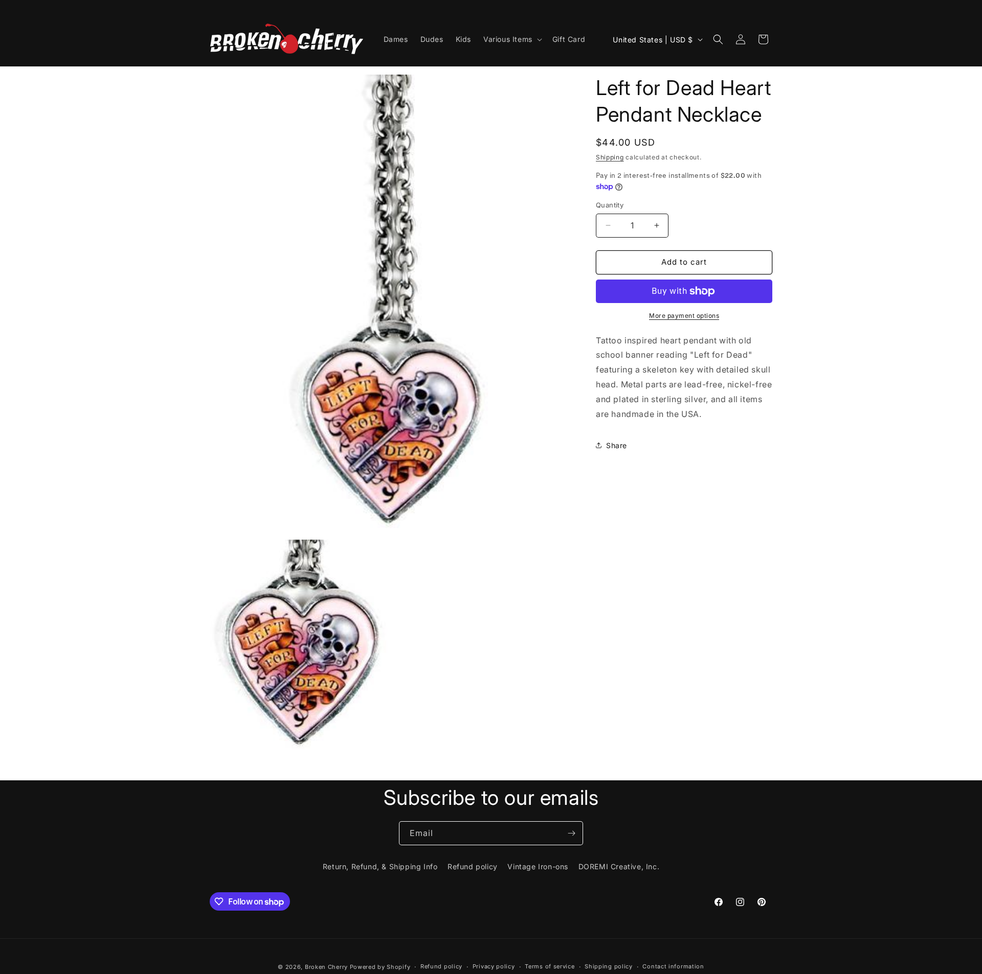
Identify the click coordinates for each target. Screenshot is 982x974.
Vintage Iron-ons (537, 866)
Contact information (673, 966)
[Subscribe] (571, 833)
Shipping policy (609, 966)
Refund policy (473, 866)
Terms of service (549, 966)
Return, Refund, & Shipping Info (380, 866)
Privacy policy (494, 966)
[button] (511, 39)
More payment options (684, 315)
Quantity (609, 205)
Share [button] (616, 445)
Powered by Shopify (380, 966)
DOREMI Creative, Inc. (619, 866)
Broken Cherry (326, 966)
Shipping (610, 157)
